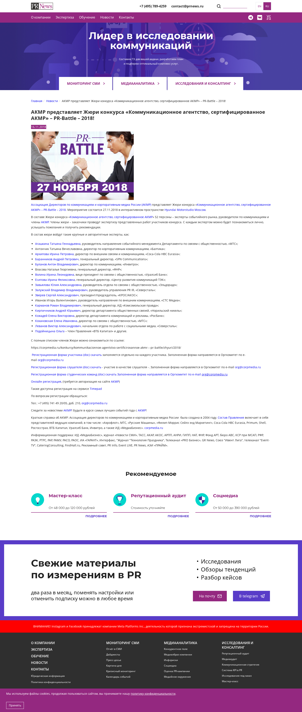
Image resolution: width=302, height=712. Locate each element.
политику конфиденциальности (153, 694)
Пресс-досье (113, 660)
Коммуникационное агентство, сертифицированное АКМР (111, 217)
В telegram (248, 596)
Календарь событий (118, 676)
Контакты (126, 17)
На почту (207, 596)
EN (259, 6)
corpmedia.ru (153, 428)
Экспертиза (41, 649)
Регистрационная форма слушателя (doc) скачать (66, 367)
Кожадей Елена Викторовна (54, 316)
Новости (107, 17)
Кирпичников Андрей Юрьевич (58, 310)
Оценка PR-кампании (177, 671)
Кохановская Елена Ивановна (56, 321)
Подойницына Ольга (50, 331)
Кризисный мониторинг (121, 671)
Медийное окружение (177, 676)
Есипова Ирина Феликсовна (55, 280)
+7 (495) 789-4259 (152, 6)
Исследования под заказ (237, 675)
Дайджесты (113, 654)
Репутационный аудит (235, 653)
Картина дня (114, 665)
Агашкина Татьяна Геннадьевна (58, 244)
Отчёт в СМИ (114, 649)
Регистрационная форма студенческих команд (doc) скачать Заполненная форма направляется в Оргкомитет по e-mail (129, 374)
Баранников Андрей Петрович (57, 259)
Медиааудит (229, 659)
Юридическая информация (48, 676)
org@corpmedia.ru (51, 360)
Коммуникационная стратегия (240, 664)
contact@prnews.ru (187, 6)
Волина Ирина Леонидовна (54, 274)
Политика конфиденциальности (51, 682)
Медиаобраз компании (178, 654)
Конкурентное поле (176, 649)
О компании (41, 17)
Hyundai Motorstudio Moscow (185, 210)
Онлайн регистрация (46, 381)
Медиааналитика (137, 83)
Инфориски (171, 660)
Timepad (95, 389)
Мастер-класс (230, 681)
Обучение (87, 17)
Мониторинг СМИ (83, 83)
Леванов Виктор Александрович (58, 326)
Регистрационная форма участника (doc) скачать (67, 355)
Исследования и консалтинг (203, 83)
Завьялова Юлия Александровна (58, 285)
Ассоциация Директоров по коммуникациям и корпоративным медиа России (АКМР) (91, 205)
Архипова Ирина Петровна (54, 254)
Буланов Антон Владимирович (56, 264)
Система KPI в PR (232, 670)
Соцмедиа (170, 665)
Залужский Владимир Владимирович (61, 290)
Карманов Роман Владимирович (58, 305)
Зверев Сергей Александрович (57, 295)
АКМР (45, 222)
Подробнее (96, 516)
